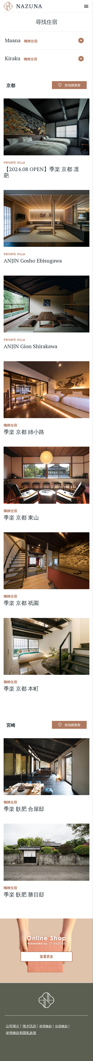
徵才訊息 (29, 1026)
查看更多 (46, 956)
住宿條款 (61, 1026)
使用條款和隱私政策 (21, 1033)
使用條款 (45, 1026)
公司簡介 (12, 1026)
